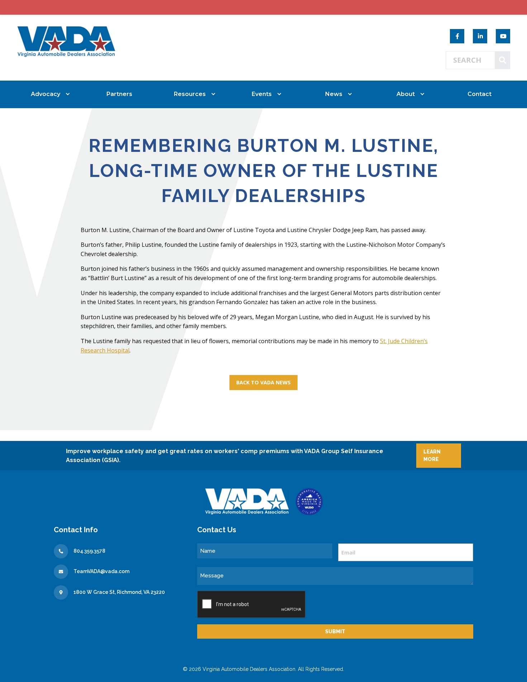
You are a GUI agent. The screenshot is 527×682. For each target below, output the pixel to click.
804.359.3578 (89, 551)
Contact (479, 94)
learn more (432, 455)
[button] (263, 382)
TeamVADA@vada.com (101, 571)
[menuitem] (47, 94)
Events (262, 94)
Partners (119, 94)
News (333, 94)
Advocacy (45, 94)
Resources (190, 94)
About (406, 94)
